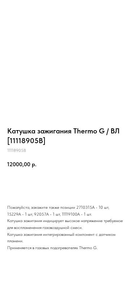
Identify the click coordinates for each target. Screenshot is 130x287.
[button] (91, 8)
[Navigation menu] (119, 9)
